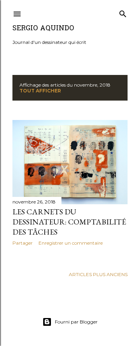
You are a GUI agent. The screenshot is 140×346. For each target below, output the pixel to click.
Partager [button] (22, 243)
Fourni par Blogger (76, 322)
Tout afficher (40, 91)
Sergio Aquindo (43, 28)
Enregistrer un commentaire (70, 243)
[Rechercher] (123, 12)
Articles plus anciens (98, 274)
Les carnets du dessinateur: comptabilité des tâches (69, 222)
